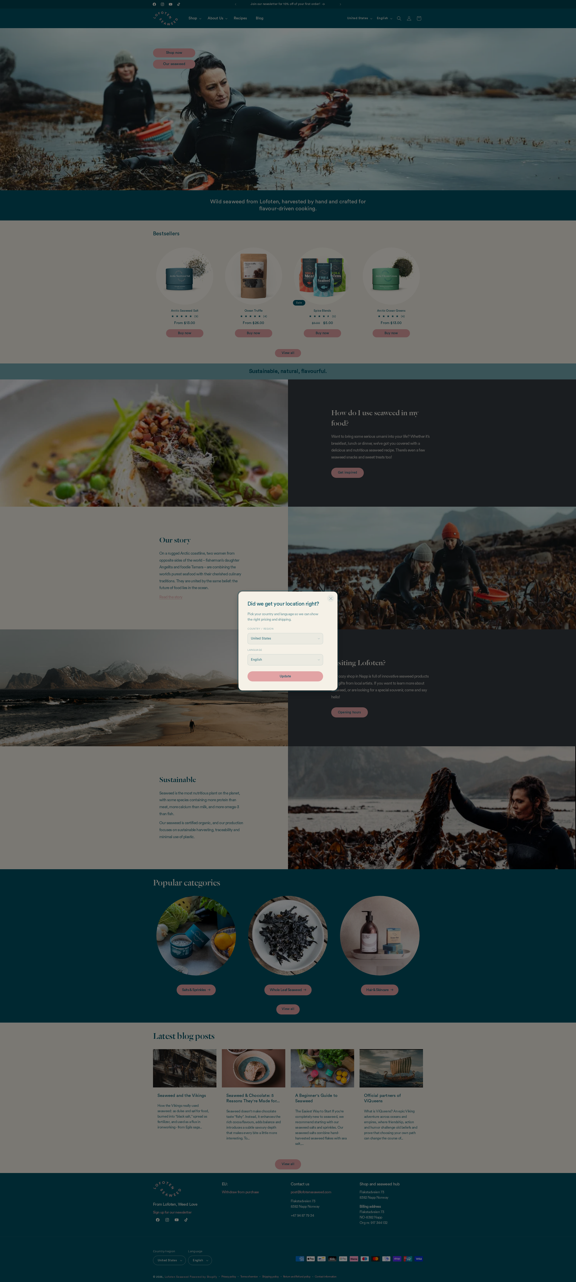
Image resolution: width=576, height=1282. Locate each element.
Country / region (261, 629)
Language (255, 650)
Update (285, 676)
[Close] (330, 598)
